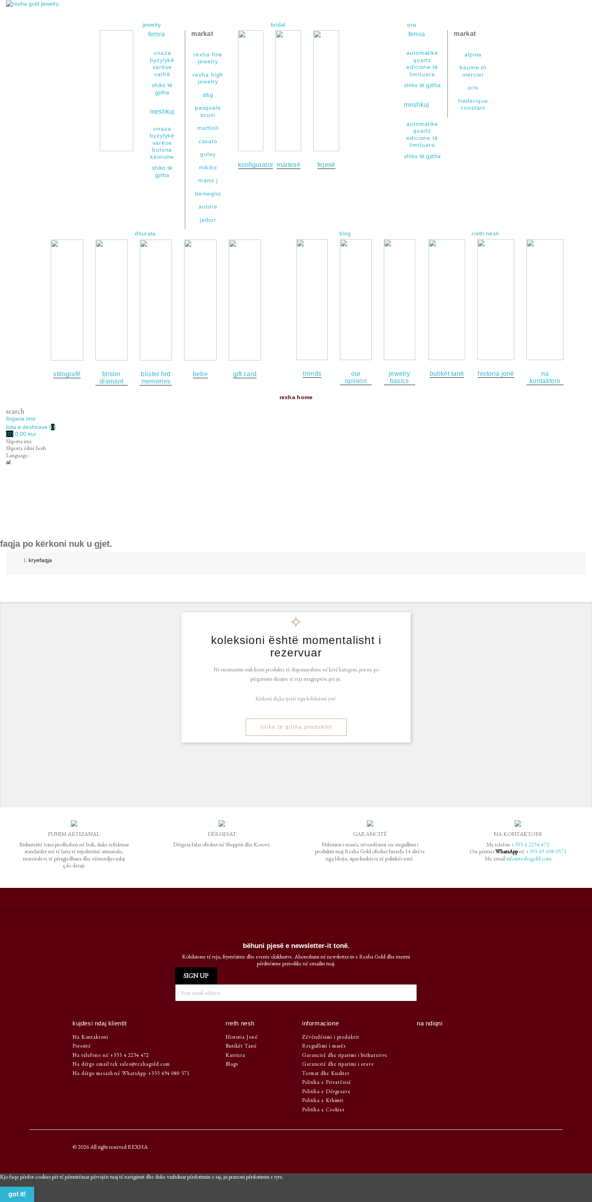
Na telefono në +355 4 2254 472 (110, 1055)
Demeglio (208, 193)
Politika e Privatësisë (326, 1082)
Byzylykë (162, 60)
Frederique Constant (473, 104)
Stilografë (67, 374)
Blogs (232, 1063)
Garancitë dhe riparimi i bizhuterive (344, 1055)
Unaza (162, 53)
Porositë (81, 1045)
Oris (473, 87)
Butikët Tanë (447, 373)
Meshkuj (162, 111)
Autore (208, 206)
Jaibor (208, 220)
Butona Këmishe (162, 153)
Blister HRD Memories (155, 378)
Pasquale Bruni (208, 111)
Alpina (473, 54)
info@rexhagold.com (528, 858)
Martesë (288, 164)
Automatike (422, 53)
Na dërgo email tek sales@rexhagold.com (121, 1063)
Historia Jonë (496, 373)
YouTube (436, 1038)
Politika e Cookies (323, 1109)
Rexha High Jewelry (208, 78)
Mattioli (207, 128)
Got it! (17, 1194)
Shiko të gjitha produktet (296, 727)
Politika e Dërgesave (326, 1091)
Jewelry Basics (399, 377)
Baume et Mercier (473, 71)
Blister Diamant (111, 378)
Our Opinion (356, 377)
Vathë (162, 74)
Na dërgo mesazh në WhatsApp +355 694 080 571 (131, 1073)
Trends (312, 373)
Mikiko (208, 167)
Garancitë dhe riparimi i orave (338, 1063)
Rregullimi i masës (324, 1045)
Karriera (235, 1055)
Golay (208, 154)
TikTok (475, 1038)
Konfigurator (255, 164)
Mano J (207, 180)
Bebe (200, 374)
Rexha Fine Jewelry (207, 58)
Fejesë (326, 164)
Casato (208, 141)
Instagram (449, 1038)
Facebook (423, 1038)
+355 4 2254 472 (530, 844)
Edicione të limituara (422, 70)
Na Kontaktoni (545, 377)
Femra (157, 34)
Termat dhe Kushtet (326, 1073)
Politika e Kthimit (323, 1100)
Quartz (422, 60)
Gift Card (245, 374)
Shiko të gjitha (422, 85)
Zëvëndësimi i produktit (330, 1036)
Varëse (162, 67)
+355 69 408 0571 (546, 851)
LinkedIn (462, 1038)
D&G (208, 95)
